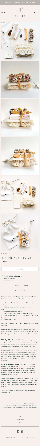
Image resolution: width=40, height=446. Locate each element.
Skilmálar (20, 422)
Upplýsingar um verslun (10, 280)
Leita (20, 416)
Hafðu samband (20, 419)
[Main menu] (2, 12)
